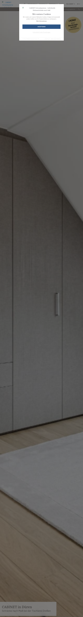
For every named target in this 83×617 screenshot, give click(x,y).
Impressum (47, 39)
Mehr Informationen (41, 21)
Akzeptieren (41, 26)
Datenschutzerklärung (56, 39)
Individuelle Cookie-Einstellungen (41, 32)
